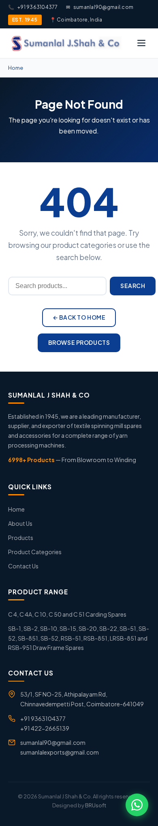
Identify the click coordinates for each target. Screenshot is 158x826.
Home (15, 68)
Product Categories (35, 551)
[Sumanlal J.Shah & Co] (65, 43)
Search (132, 285)
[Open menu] (141, 43)
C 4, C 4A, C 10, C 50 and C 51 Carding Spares (67, 614)
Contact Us (23, 566)
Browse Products (79, 342)
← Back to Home (79, 317)
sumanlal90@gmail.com (99, 7)
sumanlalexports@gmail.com (59, 752)
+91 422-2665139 (44, 728)
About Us (20, 523)
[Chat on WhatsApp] (137, 805)
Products (20, 537)
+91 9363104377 (33, 7)
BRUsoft (95, 805)
